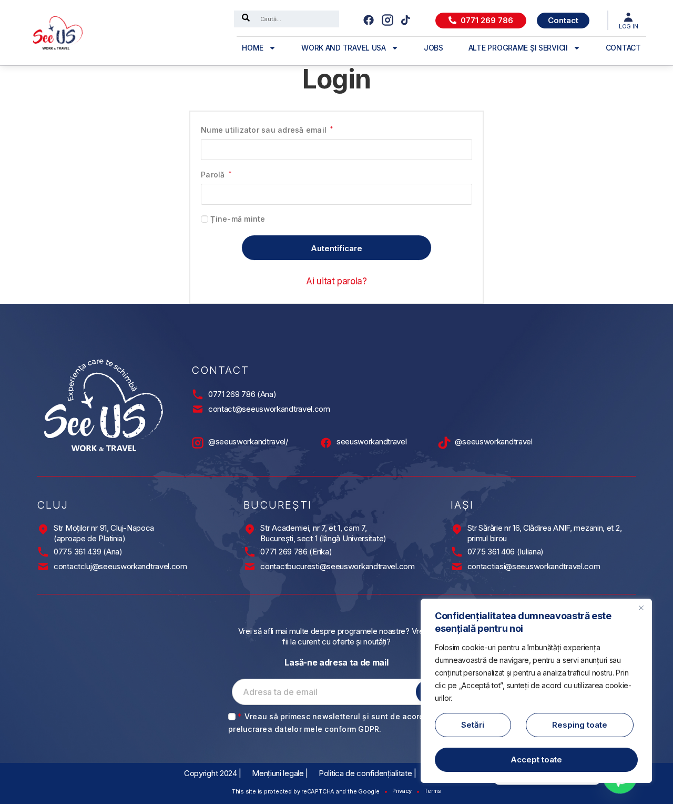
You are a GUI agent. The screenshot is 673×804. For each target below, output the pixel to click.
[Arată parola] (459, 194)
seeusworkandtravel (371, 441)
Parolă (216, 174)
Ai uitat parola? (336, 281)
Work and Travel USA (343, 47)
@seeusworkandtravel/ (248, 441)
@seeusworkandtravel (493, 441)
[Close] (641, 607)
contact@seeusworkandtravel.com (269, 409)
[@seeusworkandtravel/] (197, 442)
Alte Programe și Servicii (518, 47)
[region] (536, 691)
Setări (472, 725)
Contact (623, 47)
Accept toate (536, 760)
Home (252, 47)
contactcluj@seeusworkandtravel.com (120, 566)
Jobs (433, 47)
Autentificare (336, 248)
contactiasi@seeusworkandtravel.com (533, 566)
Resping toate (579, 725)
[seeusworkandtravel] (326, 442)
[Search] (246, 19)
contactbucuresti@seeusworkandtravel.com (337, 566)
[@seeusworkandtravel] (444, 442)
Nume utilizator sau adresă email (267, 129)
